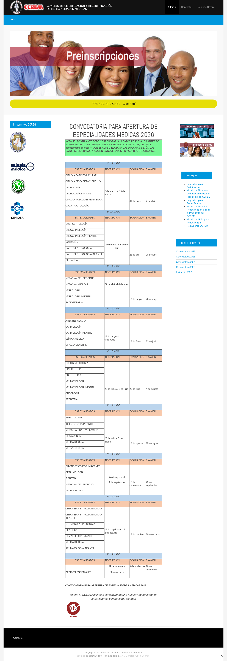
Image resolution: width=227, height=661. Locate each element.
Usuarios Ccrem (206, 7)
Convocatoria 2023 (185, 267)
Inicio (173, 7)
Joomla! (81, 655)
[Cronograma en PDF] (73, 609)
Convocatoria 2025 (185, 256)
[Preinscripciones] (113, 63)
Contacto (186, 7)
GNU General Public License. (135, 655)
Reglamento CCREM (197, 226)
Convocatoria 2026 (185, 251)
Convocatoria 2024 (185, 262)
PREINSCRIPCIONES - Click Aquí (113, 103)
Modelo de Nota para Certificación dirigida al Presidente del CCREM (199, 193)
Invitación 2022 (184, 272)
